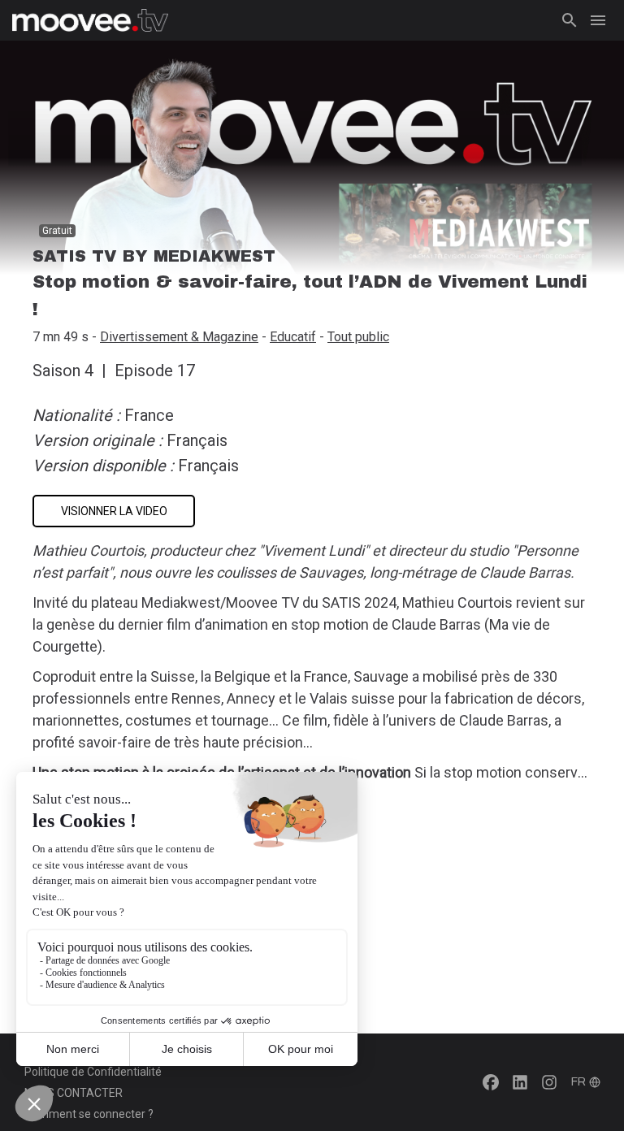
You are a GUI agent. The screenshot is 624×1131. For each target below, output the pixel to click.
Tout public (358, 336)
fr (578, 1082)
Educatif (293, 336)
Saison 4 (62, 370)
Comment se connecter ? (89, 1113)
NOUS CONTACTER (73, 1092)
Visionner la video (114, 511)
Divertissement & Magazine (179, 336)
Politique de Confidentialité (93, 1071)
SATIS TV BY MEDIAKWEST (153, 256)
